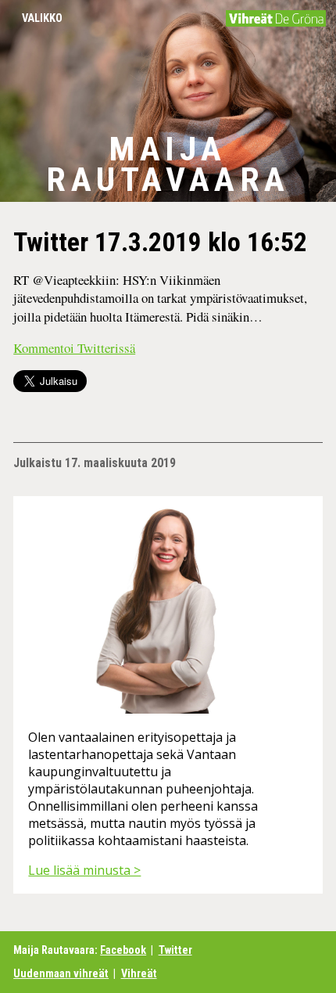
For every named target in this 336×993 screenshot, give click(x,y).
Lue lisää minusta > (84, 870)
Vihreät (139, 973)
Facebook (123, 950)
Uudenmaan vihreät (61, 973)
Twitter (175, 950)
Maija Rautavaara (168, 164)
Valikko (42, 18)
